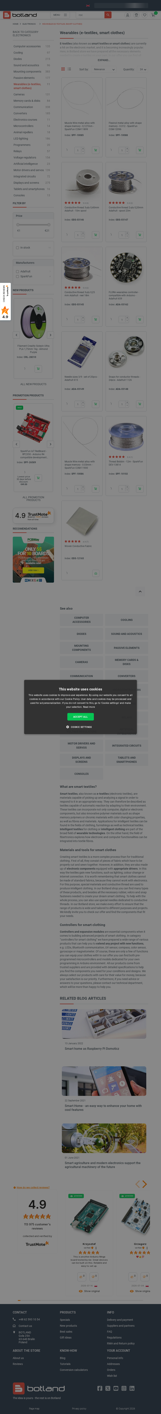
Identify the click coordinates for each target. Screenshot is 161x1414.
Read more (89, 706)
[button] (80, 726)
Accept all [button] (80, 716)
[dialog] (80, 707)
